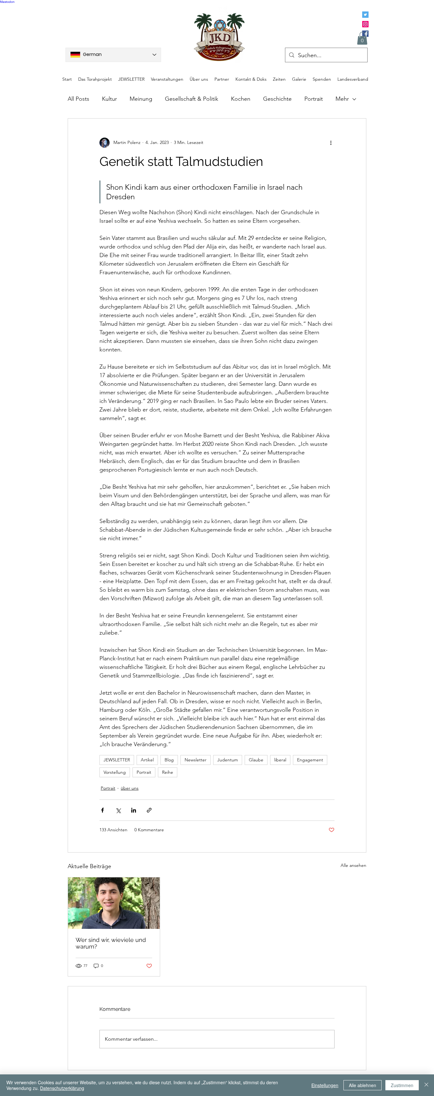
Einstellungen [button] (324, 1085)
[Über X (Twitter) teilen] (118, 810)
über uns (130, 788)
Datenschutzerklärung (62, 1088)
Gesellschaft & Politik (191, 98)
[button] (362, 38)
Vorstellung (115, 772)
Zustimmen (402, 1085)
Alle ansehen (353, 865)
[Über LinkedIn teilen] (134, 810)
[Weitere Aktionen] (331, 142)
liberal (280, 760)
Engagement (310, 760)
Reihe (167, 772)
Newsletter (196, 760)
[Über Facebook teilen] (102, 810)
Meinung (141, 98)
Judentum (227, 760)
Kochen (240, 98)
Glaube (256, 760)
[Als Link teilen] (149, 810)
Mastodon (7, 1)
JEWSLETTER (117, 760)
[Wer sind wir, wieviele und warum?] (114, 903)
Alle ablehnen (362, 1085)
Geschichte (277, 98)
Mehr (342, 98)
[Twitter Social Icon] (365, 14)
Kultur (109, 98)
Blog (169, 760)
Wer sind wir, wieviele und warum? (111, 943)
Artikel (147, 760)
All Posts (78, 98)
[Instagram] (365, 24)
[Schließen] (426, 1085)
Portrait (313, 98)
